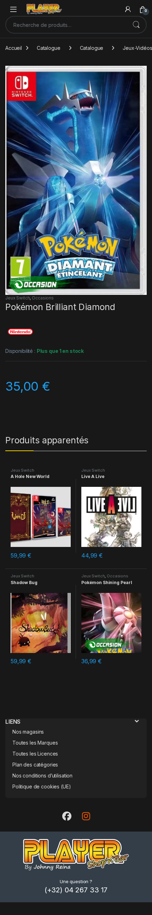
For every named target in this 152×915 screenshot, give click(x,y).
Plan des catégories (35, 765)
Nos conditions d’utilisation (42, 776)
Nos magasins (28, 732)
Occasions (43, 298)
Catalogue (48, 48)
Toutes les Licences (35, 754)
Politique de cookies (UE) (41, 786)
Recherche (136, 25)
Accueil (13, 48)
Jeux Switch (17, 298)
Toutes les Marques (35, 743)
